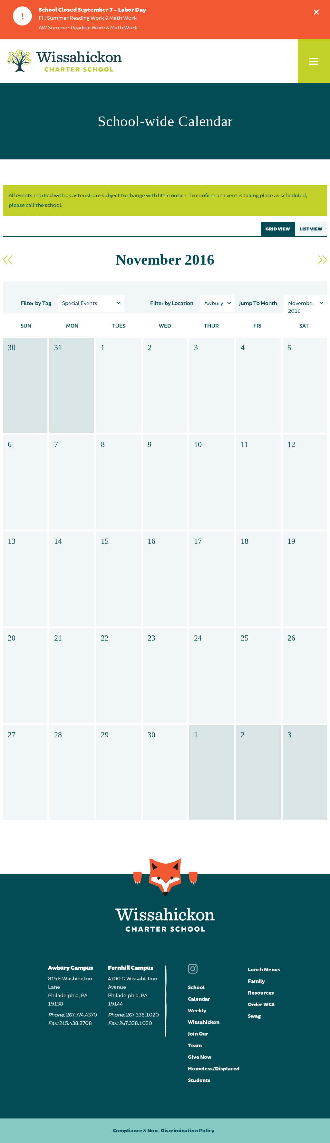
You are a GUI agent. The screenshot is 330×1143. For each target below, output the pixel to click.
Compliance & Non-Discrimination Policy (163, 1130)
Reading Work (87, 18)
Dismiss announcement (316, 12)
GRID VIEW (278, 229)
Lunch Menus (264, 969)
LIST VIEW (311, 229)
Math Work (123, 18)
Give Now (199, 1057)
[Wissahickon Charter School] (64, 61)
